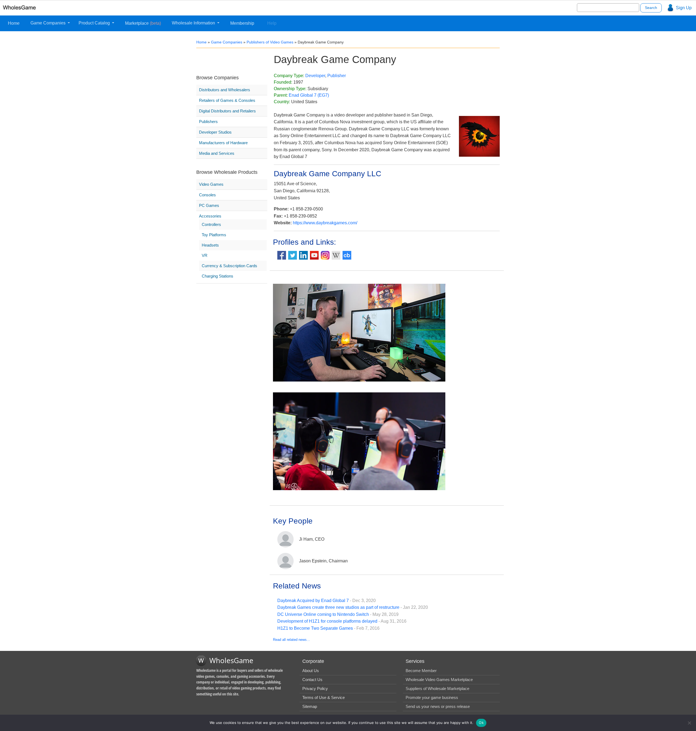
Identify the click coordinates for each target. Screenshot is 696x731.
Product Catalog (95, 23)
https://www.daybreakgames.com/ (325, 222)
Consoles (207, 195)
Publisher (336, 75)
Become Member (421, 670)
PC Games (209, 205)
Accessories (210, 216)
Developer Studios (215, 132)
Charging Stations (217, 276)
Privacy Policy (315, 688)
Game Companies (48, 23)
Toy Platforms (214, 234)
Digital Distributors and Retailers (227, 111)
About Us (310, 670)
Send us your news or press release (438, 706)
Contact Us (312, 679)
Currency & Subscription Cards (229, 265)
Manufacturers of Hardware (223, 142)
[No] (689, 723)
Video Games (211, 184)
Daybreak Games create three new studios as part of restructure (338, 607)
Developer (315, 75)
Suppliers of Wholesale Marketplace (437, 688)
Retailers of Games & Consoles (227, 100)
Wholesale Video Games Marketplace (439, 679)
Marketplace (143, 23)
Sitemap (309, 706)
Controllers (211, 224)
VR (204, 255)
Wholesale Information (194, 23)
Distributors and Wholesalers (224, 89)
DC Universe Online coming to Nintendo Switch (323, 614)
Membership (242, 23)
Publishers (208, 121)
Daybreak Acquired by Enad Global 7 (313, 600)
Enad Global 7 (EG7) (309, 95)
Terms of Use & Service (323, 697)
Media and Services (216, 153)
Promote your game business (432, 697)
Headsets (210, 245)
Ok (481, 722)
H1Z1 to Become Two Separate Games (315, 628)
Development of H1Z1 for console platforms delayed (327, 621)
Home (14, 23)
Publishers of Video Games (270, 42)
